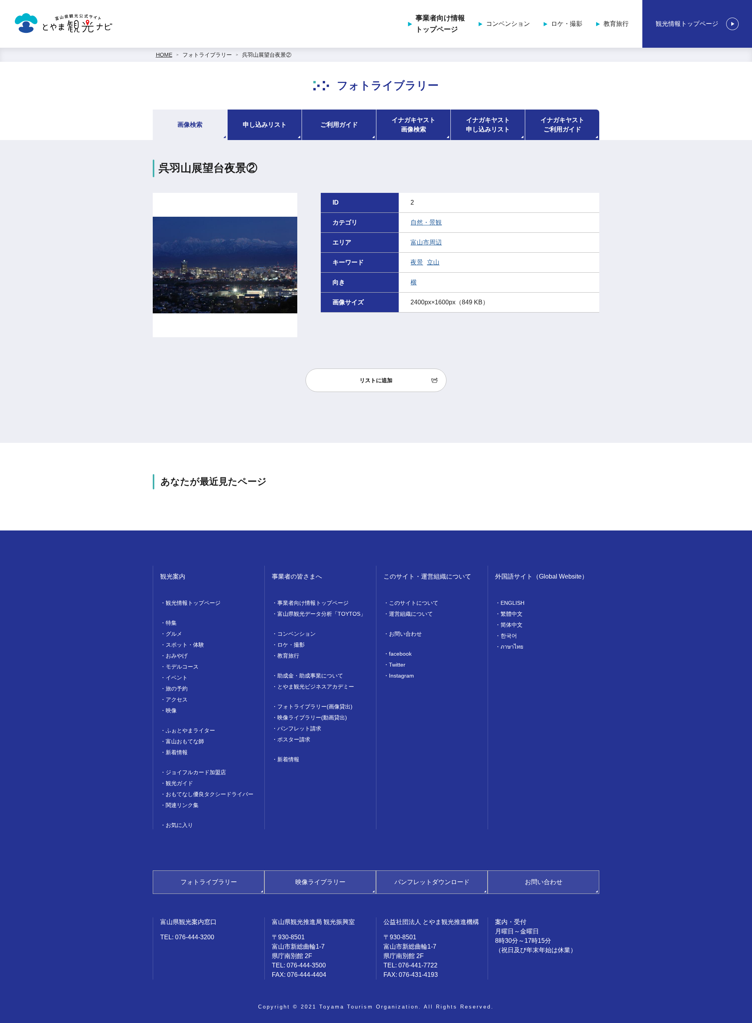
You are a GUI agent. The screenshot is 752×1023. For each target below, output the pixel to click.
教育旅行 (616, 23)
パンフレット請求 (299, 728)
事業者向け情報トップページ (440, 23)
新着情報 (177, 752)
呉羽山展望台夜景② (266, 55)
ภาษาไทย (512, 647)
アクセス (177, 699)
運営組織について (411, 614)
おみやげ (177, 656)
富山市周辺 (426, 242)
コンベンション (508, 23)
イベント (177, 677)
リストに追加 (376, 380)
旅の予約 (177, 688)
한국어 (509, 636)
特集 (171, 623)
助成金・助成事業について (310, 675)
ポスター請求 (293, 739)
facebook (400, 654)
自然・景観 (426, 222)
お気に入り (179, 825)
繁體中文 (511, 614)
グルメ (174, 634)
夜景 (416, 262)
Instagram (401, 675)
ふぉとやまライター (190, 730)
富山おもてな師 (185, 741)
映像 (171, 710)
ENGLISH (512, 603)
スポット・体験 (185, 645)
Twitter (397, 665)
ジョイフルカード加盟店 (196, 772)
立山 (433, 262)
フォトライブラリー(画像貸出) (314, 706)
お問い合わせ (405, 634)
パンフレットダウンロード (432, 882)
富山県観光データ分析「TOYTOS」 (321, 614)
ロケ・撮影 (566, 23)
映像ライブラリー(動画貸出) (312, 717)
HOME (164, 55)
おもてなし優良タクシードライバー (209, 794)
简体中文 (511, 625)
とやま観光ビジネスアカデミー (315, 686)
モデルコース (182, 666)
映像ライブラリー (320, 882)
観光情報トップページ (687, 23)
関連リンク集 (182, 805)
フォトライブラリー (207, 55)
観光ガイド (179, 783)
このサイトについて (413, 603)
